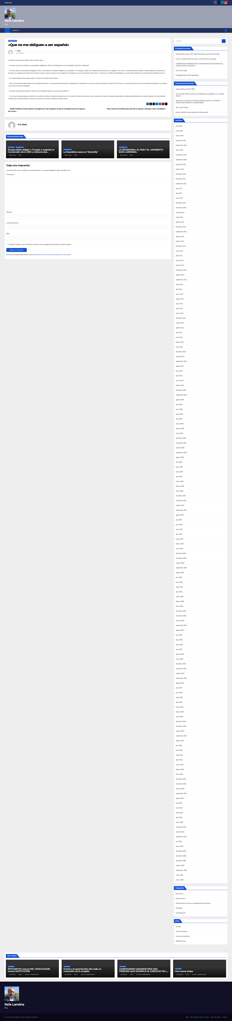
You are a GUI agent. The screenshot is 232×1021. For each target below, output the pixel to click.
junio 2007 (179, 524)
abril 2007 (179, 534)
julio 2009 (179, 404)
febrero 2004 (180, 712)
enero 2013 (179, 294)
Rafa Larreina (14, 21)
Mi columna (11, 147)
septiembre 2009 (181, 395)
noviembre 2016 (181, 207)
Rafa (19, 51)
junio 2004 (179, 692)
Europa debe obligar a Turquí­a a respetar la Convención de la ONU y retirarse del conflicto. (31, 152)
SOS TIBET (191, 89)
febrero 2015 (180, 241)
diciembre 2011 (181, 318)
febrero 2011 (180, 342)
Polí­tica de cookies (216, 1017)
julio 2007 (179, 520)
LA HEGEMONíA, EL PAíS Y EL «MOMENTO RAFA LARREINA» (141, 150)
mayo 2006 (179, 587)
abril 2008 (179, 476)
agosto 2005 (180, 630)
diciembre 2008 (181, 438)
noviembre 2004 (181, 668)
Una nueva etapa (181, 70)
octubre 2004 (180, 673)
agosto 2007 (180, 515)
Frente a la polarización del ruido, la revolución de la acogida (196, 59)
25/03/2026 (179, 974)
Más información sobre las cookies (200, 1017)
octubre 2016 (180, 212)
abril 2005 (179, 649)
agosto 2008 (180, 457)
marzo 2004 (180, 707)
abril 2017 (179, 193)
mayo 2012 (179, 308)
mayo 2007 (179, 529)
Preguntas (179, 908)
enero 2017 (179, 198)
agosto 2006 (180, 572)
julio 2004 (179, 688)
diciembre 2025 (181, 140)
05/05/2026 (124, 974)
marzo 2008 (180, 481)
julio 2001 (179, 841)
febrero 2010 (180, 385)
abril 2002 (179, 817)
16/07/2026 (68, 974)
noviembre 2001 (181, 827)
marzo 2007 (180, 539)
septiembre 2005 (181, 625)
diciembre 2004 (181, 664)
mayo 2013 (179, 284)
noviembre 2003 (181, 726)
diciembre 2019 (181, 164)
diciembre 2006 (181, 553)
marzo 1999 (180, 880)
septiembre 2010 (181, 361)
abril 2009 (179, 419)
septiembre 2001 (181, 836)
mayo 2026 (179, 131)
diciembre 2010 (181, 352)
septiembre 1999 (181, 870)
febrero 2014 (180, 265)
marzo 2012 (180, 313)
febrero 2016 (180, 222)
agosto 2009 (180, 400)
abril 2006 (179, 592)
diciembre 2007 (181, 496)
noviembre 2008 (181, 443)
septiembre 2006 (181, 568)
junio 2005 (179, 640)
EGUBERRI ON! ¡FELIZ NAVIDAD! (187, 75)
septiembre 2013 (181, 279)
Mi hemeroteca (12, 40)
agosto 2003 (180, 740)
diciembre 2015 (181, 227)
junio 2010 (179, 371)
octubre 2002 (180, 788)
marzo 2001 (180, 846)
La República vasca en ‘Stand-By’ (80, 152)
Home (187, 1017)
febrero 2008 (180, 486)
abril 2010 (179, 376)
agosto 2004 (180, 683)
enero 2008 (179, 491)
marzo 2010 (180, 380)
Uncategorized (180, 913)
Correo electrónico (12, 223)
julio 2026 (179, 126)
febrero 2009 (180, 428)
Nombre (9, 212)
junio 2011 (179, 337)
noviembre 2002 (181, 784)
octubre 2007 (180, 505)
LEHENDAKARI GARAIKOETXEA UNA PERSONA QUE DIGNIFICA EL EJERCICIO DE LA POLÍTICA (143, 971)
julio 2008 (179, 462)
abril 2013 (179, 289)
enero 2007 (179, 548)
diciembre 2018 (181, 174)
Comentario (10, 174)
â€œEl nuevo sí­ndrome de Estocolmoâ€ (195, 112)
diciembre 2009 (181, 390)
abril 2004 (179, 702)
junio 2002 (179, 808)
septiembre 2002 (181, 793)
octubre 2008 (180, 448)
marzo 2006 (180, 596)
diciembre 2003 (181, 721)
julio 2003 (179, 745)
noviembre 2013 (181, 270)
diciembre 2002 (181, 779)
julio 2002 (179, 803)
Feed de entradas (181, 931)
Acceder (178, 926)
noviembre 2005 (181, 616)
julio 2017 (179, 188)
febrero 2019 (180, 169)
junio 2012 (179, 303)
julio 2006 (179, 577)
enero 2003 (179, 774)
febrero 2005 (180, 654)
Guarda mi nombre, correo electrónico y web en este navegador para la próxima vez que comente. (40, 244)
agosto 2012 (180, 299)
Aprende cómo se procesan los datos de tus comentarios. (53, 254)
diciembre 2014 (181, 246)
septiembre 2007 (181, 510)
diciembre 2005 (181, 611)
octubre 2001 (180, 832)
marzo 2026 (180, 135)
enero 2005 (179, 659)
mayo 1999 (179, 875)
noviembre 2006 (181, 558)
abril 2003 (179, 760)
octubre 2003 (180, 731)
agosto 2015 (180, 236)
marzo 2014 (180, 260)
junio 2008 (179, 467)
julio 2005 (179, 635)
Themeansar (34, 1017)
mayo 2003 (179, 755)
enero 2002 (179, 822)
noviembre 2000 (181, 856)
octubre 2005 (180, 620)
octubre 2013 (180, 275)
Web (7, 233)
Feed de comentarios (183, 936)
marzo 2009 (180, 424)
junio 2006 (179, 582)
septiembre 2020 (181, 159)
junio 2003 (179, 750)
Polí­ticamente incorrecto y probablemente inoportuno (193, 903)
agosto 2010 (180, 366)
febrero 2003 (180, 769)
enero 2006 (179, 606)
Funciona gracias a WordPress (13, 1017)
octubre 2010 (180, 356)
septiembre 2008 (181, 452)
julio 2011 (179, 332)
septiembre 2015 (181, 231)
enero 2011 (179, 347)
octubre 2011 (180, 323)
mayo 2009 (179, 414)
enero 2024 (179, 150)
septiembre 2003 (181, 736)
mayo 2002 (179, 812)
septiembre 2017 (181, 183)
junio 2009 (179, 409)
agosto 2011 (180, 327)
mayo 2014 (179, 251)
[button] (222, 30)
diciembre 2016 (181, 203)
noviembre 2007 (181, 500)
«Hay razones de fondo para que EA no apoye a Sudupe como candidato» (136, 109)
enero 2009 (179, 433)
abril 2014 (179, 255)
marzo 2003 (180, 764)
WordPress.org (181, 941)
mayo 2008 (179, 472)
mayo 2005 (179, 644)
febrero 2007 (180, 544)
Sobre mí (15, 30)
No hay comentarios (32, 974)
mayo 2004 (179, 697)
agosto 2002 (180, 798)
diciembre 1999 (181, 860)
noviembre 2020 (181, 155)
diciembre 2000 (181, 851)
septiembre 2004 (181, 678)
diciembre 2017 (181, 179)
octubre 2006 (180, 563)
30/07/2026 (12, 974)
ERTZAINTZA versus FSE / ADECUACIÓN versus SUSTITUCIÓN (197, 54)
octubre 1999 (180, 865)
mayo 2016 (179, 217)
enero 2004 (179, 716)
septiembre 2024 (181, 145)
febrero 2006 (180, 601)
